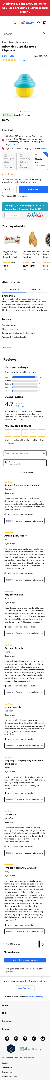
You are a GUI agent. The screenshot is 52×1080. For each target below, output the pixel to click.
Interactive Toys (23, 42)
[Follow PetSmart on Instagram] (16, 1038)
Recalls (5, 1063)
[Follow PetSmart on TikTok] (34, 1038)
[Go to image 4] (27, 111)
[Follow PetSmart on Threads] (25, 1038)
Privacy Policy (7, 1072)
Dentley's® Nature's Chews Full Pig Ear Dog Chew (32, 254)
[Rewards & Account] (14, 23)
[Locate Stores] (38, 23)
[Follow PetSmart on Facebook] (7, 1038)
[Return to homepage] (27, 23)
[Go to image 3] (25, 111)
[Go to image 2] (22, 111)
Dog (4, 42)
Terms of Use (7, 1068)
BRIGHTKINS (8, 56)
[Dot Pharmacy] (30, 1048)
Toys (11, 42)
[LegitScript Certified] (11, 1048)
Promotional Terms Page (34, 997)
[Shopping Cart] (44, 23)
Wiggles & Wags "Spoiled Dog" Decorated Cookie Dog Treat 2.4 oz (10, 254)
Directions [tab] (36, 289)
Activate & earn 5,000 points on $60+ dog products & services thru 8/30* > (25, 8)
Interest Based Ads (9, 1077)
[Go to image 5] (29, 111)
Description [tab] (14, 289)
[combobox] (25, 33)
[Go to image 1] (20, 111)
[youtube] (42, 1038)
